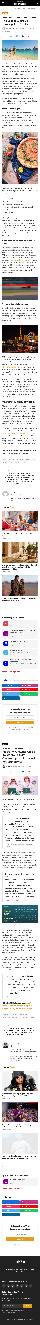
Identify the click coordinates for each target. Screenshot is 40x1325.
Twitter (21, 924)
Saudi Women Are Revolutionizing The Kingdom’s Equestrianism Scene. (17, 1006)
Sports (5, 744)
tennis (32, 1017)
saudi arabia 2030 (8, 1017)
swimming (25, 1017)
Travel (5, 13)
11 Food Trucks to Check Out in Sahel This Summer (17, 535)
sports (18, 1017)
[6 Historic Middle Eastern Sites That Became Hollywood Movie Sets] (20, 585)
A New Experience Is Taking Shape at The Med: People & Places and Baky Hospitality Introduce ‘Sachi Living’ (19, 567)
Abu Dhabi (12, 459)
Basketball (6, 1014)
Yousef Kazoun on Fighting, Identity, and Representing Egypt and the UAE (17, 1095)
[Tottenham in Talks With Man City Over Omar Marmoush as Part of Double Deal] (20, 1143)
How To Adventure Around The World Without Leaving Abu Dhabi (28, 1031)
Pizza (33, 459)
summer (5, 462)
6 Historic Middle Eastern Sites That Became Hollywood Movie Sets (19, 599)
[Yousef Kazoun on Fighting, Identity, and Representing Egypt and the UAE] (20, 1081)
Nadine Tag (11, 766)
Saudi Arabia (23, 1014)
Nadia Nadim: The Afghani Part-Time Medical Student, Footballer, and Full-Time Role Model (28, 477)
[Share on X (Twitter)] (17, 36)
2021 (4, 459)
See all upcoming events (12, 672)
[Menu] (3, 3)
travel (12, 462)
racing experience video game (20, 260)
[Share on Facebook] (5, 36)
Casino (27, 459)
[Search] (37, 3)
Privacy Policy (17, 729)
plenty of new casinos (9, 367)
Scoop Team (11, 28)
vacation (18, 462)
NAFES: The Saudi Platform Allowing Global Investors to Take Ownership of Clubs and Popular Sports (12, 478)
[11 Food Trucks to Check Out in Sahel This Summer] (20, 521)
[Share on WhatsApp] (11, 36)
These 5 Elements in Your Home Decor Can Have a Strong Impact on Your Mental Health (11, 1031)
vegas (25, 462)
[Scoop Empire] (20, 3)
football (14, 1014)
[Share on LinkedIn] (23, 36)
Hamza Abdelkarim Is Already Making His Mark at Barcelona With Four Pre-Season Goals (19, 1126)
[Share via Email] (35, 36)
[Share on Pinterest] (29, 36)
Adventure (20, 459)
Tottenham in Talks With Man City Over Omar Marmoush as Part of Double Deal (19, 1157)
